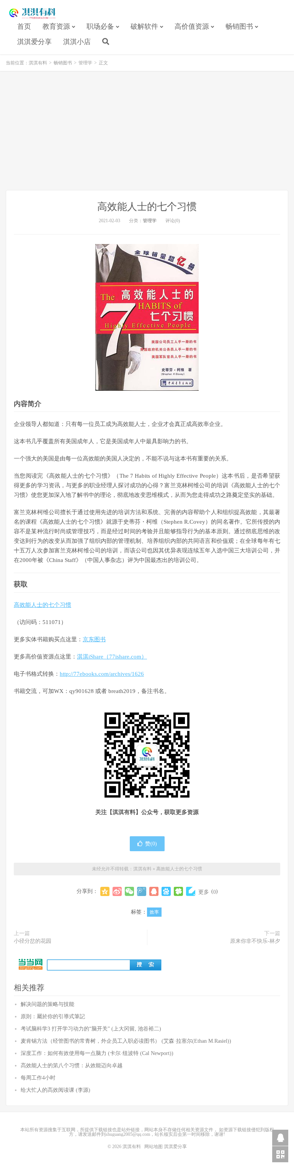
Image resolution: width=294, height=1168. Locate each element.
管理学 (85, 63)
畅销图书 (239, 26)
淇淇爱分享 (34, 42)
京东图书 (94, 639)
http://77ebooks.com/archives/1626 (102, 674)
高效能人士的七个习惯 (147, 206)
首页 (24, 26)
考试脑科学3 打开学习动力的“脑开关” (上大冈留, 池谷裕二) (91, 1029)
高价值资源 (192, 26)
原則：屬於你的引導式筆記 (53, 1016)
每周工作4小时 (38, 1078)
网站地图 (153, 1146)
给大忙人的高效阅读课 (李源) (55, 1090)
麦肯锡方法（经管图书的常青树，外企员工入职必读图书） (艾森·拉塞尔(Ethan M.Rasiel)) (126, 1041)
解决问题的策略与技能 (47, 1004)
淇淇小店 (77, 42)
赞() (151, 844)
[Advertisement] (147, 130)
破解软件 (144, 26)
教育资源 (56, 26)
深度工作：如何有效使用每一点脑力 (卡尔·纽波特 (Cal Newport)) (97, 1053)
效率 (154, 912)
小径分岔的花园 (32, 941)
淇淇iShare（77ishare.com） (112, 657)
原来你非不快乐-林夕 (255, 941)
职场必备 (100, 26)
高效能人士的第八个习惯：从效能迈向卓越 (71, 1065)
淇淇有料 (32, 14)
